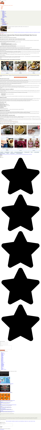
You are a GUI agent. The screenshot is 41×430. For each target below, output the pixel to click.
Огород (2, 361)
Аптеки (2, 353)
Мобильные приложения (3, 21)
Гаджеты (2, 354)
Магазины (3, 17)
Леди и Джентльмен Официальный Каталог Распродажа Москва (6, 383)
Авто (1, 352)
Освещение (2, 363)
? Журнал (3, 20)
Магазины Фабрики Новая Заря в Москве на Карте (5, 402)
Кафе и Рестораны (4, 13)
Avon (1, 7)
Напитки (3, 14)
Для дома (2, 356)
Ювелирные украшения (3, 369)
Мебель (2, 360)
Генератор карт (2, 19)
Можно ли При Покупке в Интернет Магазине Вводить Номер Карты (7, 411)
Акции (2, 18)
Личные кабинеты (4, 24)
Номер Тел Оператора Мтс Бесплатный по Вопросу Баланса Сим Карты (7, 400)
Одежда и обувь (2, 362)
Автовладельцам (4, 11)
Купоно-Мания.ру (2, 429)
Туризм (2, 368)
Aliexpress (2, 6)
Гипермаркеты (3, 12)
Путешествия (2, 366)
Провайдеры (2, 365)
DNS (1, 8)
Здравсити (2, 357)
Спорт (1, 367)
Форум (2, 25)
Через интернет (4, 22)
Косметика (2, 359)
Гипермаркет (2, 355)
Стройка (3, 15)
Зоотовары (2, 358)
